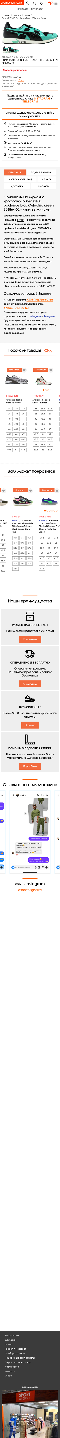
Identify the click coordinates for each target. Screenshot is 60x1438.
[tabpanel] (43, 379)
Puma (21, 80)
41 (23, 418)
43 (23, 424)
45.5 (9, 434)
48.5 (23, 439)
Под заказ (14, 369)
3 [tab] (48, 390)
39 (23, 413)
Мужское (37, 9)
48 (16, 439)
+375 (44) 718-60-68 (39, 299)
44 (9, 429)
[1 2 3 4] (43, 379)
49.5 (16, 444)
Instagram (35, 316)
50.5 (9, 449)
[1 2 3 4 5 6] (16, 500)
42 (9, 424)
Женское (22, 9)
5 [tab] (21, 511)
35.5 (9, 537)
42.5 (16, 424)
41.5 (9, 558)
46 (16, 434)
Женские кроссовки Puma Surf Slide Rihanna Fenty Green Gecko (42, 524)
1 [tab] (43, 390)
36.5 (16, 408)
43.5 (16, 563)
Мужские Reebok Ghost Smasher (41, 401)
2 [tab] (46, 390)
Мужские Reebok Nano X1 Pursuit (14, 401)
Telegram (49, 316)
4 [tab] (50, 390)
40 (9, 418)
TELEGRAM (30, 101)
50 (23, 444)
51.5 (23, 449)
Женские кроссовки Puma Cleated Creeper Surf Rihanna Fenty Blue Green (16, 526)
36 (9, 408)
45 (23, 429)
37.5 (23, 408)
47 (23, 434)
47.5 (9, 439)
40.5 (16, 418)
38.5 (16, 413)
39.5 (23, 548)
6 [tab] (24, 511)
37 (9, 542)
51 (16, 449)
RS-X (48, 350)
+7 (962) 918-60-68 (16, 308)
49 (9, 444)
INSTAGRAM (42, 98)
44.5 (16, 429)
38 (9, 413)
